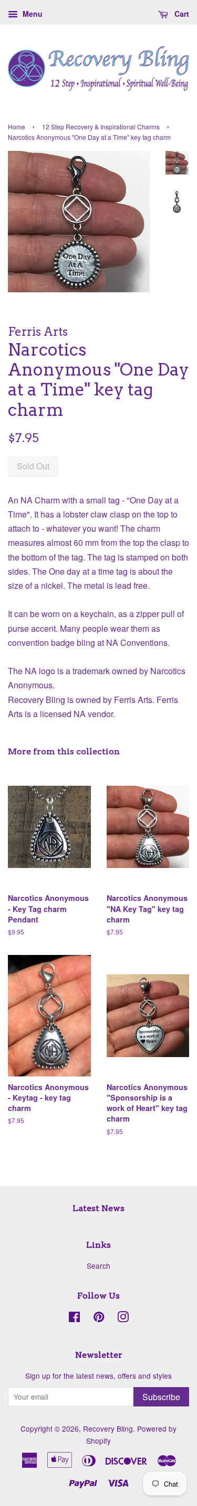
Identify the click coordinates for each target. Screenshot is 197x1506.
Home (16, 126)
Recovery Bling (108, 1428)
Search (98, 1265)
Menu (31, 13)
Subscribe (161, 1397)
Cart (180, 13)
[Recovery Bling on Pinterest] (99, 1318)
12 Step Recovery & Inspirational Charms (101, 126)
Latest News (98, 1208)
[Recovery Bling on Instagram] (123, 1318)
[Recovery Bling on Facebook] (74, 1318)
